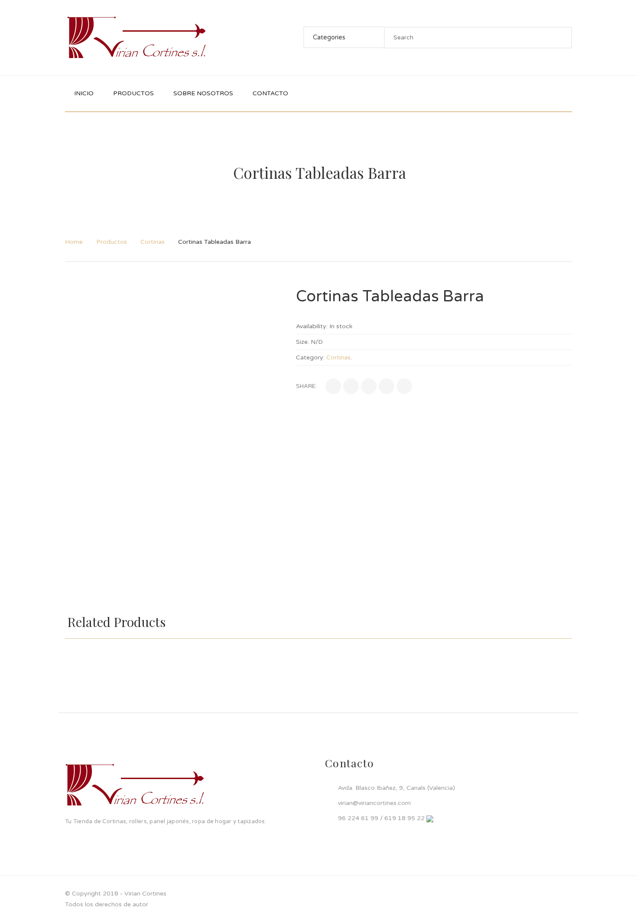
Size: (302, 342)
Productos (111, 242)
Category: (310, 357)
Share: (306, 386)
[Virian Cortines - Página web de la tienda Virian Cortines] (136, 37)
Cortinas (152, 242)
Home (74, 242)
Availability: (312, 326)
